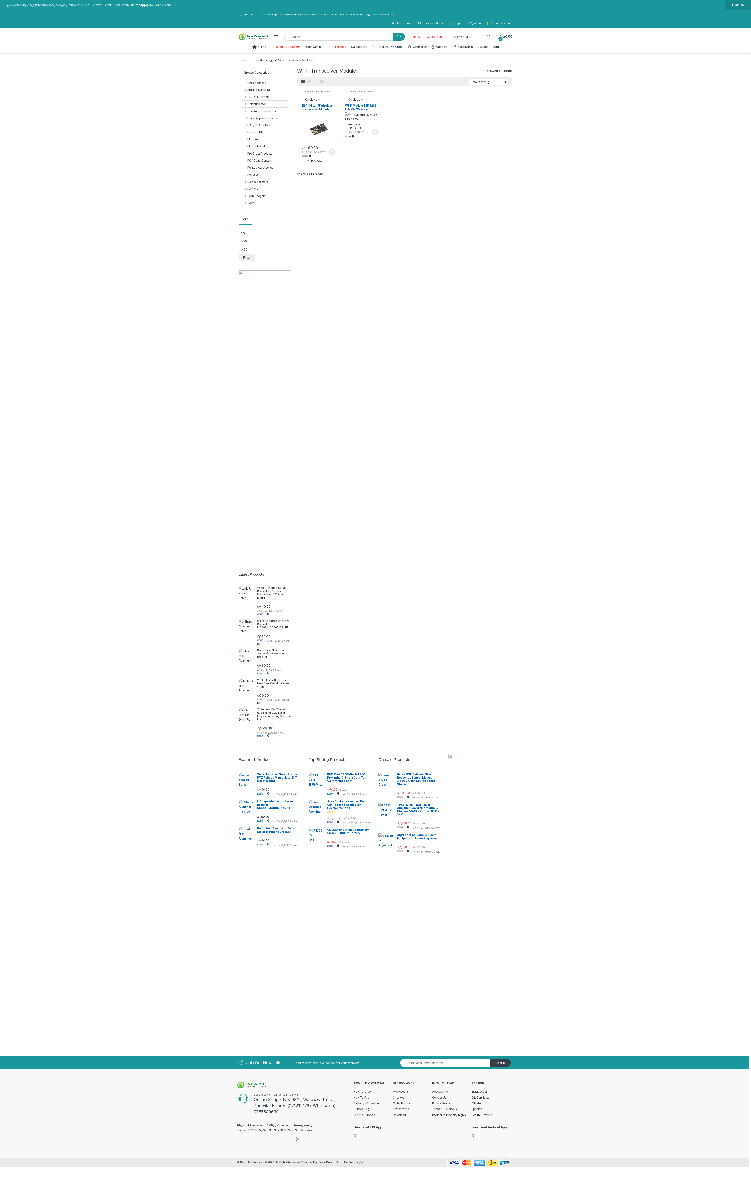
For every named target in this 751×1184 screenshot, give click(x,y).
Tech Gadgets (256, 196)
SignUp (500, 1062)
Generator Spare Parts (261, 111)
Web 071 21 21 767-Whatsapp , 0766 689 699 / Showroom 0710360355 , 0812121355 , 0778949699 (302, 14)
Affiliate (476, 1103)
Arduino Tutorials (364, 1115)
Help (414, 36)
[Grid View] (303, 82)
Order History (401, 1103)
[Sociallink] (238, 1139)
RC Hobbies (338, 46)
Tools (250, 203)
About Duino (440, 1091)
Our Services (435, 36)
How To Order (363, 1091)
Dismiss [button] (738, 5)
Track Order (479, 1091)
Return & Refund (482, 1115)
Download (399, 1115)
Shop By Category (288, 46)
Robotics (253, 174)
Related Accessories (260, 167)
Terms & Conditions (444, 1109)
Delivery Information (366, 1103)
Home (262, 46)
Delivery (361, 46)
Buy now (316, 161)
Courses (482, 46)
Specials (477, 1109)
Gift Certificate (481, 1097)
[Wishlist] (487, 36)
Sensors (252, 189)
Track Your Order (432, 23)
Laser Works (313, 46)
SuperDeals (465, 46)
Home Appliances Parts (262, 118)
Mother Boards (256, 146)
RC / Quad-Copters (259, 160)
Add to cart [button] (332, 151)
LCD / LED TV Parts (259, 125)
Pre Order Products (259, 153)
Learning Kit (460, 36)
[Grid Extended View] (309, 82)
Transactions (401, 1109)
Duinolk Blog (361, 1109)
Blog (496, 46)
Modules (252, 139)
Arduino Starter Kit (258, 89)
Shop (457, 23)
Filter (247, 257)
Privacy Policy (441, 1103)
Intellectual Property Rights (449, 1115)
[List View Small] (322, 82)
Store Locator (404, 23)
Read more (375, 132)
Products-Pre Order (389, 46)
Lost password (503, 23)
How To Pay (361, 1097)
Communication (311, 91)
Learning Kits (255, 132)
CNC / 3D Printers (258, 97)
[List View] (315, 82)
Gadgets (441, 46)
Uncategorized (256, 82)
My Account (477, 23)
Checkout (399, 1097)
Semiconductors (257, 181)
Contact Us (420, 46)
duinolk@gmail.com (383, 14)
